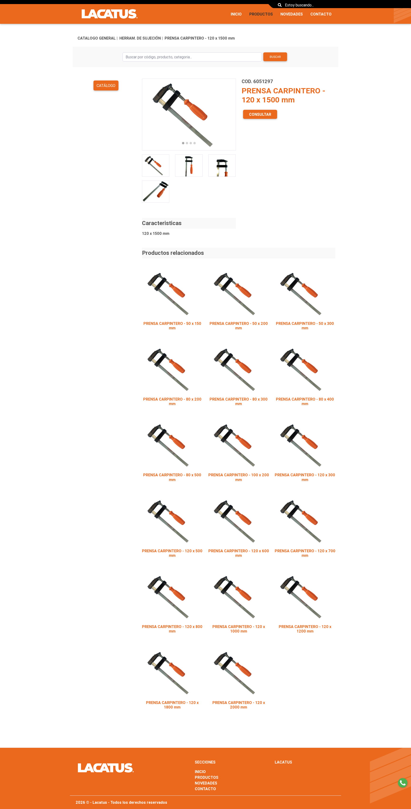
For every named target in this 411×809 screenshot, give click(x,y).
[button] (149, 115)
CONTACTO (321, 14)
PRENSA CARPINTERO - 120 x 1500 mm (200, 38)
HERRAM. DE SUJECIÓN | (141, 38)
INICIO (236, 14)
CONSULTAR (260, 114)
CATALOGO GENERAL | (97, 38)
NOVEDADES (291, 14)
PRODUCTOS (261, 14)
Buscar (275, 57)
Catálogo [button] (106, 85)
